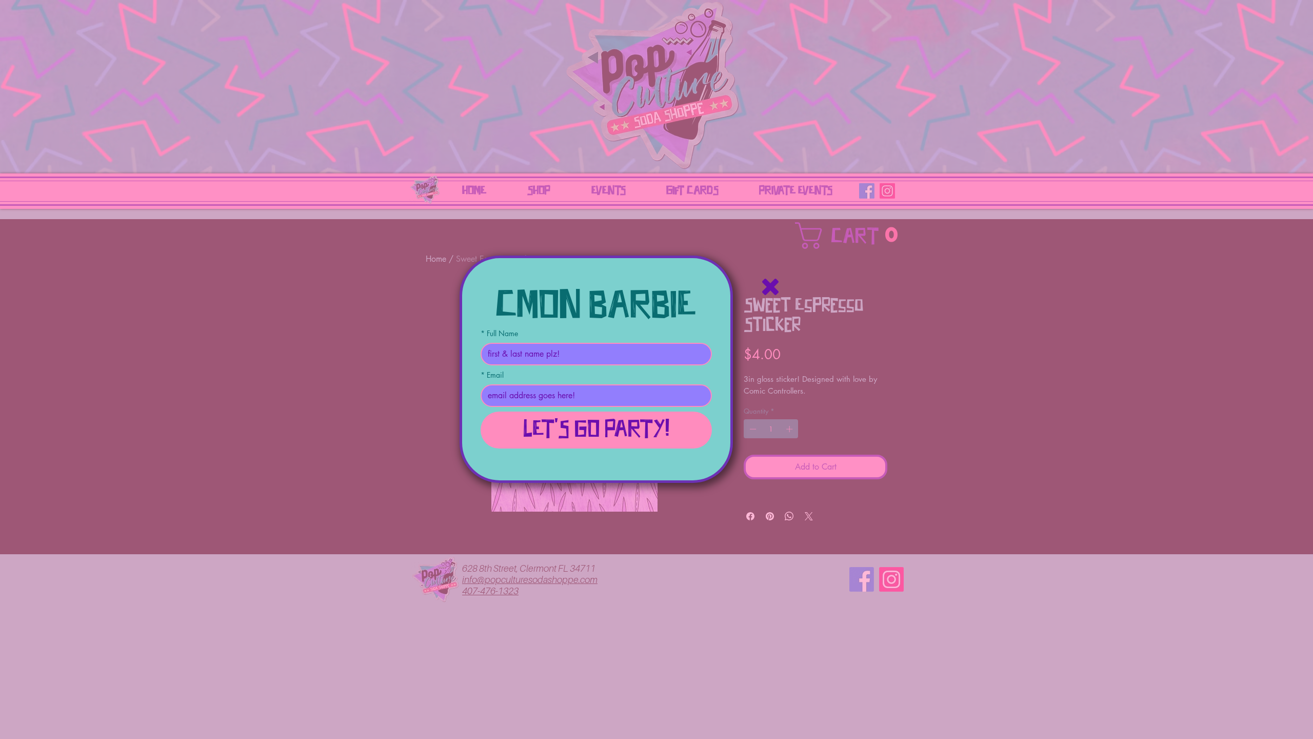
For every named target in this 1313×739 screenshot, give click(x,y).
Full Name (499, 333)
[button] (770, 287)
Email (492, 375)
